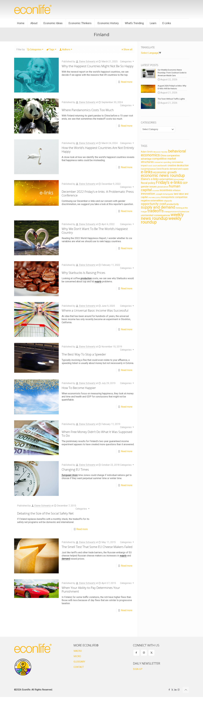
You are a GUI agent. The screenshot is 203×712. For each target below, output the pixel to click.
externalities (166, 179)
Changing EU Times (75, 469)
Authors (66, 49)
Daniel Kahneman (148, 169)
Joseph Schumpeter (164, 194)
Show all (127, 49)
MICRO (77, 656)
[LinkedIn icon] (175, 689)
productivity (173, 204)
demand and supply (179, 168)
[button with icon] (136, 652)
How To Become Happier (79, 388)
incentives (166, 190)
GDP (185, 182)
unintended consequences (155, 215)
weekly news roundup (162, 216)
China (163, 155)
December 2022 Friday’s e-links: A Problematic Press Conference (98, 193)
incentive (155, 191)
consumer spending (162, 162)
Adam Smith (147, 152)
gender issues (149, 186)
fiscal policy (148, 183)
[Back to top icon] (186, 690)
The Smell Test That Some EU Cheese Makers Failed (97, 547)
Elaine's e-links (150, 179)
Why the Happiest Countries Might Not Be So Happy (97, 66)
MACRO (78, 651)
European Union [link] (70, 475)
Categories (35, 49)
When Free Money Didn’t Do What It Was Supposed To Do (97, 434)
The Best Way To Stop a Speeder (84, 354)
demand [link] (66, 558)
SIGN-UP (137, 669)
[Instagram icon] (178, 689)
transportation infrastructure (176, 211)
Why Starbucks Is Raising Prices (83, 273)
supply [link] (98, 281)
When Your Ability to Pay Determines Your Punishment (91, 589)
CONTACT (79, 667)
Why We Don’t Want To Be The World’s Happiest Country (95, 231)
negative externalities (152, 200)
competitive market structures (158, 160)
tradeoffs (155, 211)
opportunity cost (153, 204)
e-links (147, 172)
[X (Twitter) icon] (172, 689)
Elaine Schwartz (87, 61)
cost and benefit (160, 166)
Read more (126, 81)
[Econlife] (33, 9)
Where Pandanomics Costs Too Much (88, 110)
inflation (176, 190)
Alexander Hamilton (160, 152)
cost (150, 166)
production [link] (86, 278)
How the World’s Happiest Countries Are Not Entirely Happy (98, 149)
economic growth (165, 172)
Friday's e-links (169, 182)
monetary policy (154, 197)
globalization (162, 187)
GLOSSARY (79, 661)
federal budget (178, 179)
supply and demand (158, 207)
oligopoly (168, 201)
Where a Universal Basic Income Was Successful (95, 310)
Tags (51, 49)
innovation (148, 193)
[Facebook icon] (169, 689)
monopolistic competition (174, 197)
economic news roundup (163, 175)
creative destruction (178, 165)
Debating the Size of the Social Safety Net (45, 513)
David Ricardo (162, 169)
